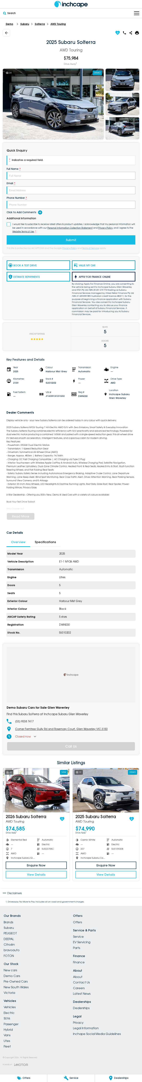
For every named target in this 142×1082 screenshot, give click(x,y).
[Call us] (124, 33)
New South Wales (16, 987)
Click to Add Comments (21, 212)
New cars (10, 970)
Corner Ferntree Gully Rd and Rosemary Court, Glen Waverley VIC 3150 (61, 728)
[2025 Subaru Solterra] (106, 790)
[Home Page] (71, 4)
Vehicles (10, 1007)
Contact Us (81, 982)
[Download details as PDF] (137, 33)
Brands (8, 922)
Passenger (11, 1024)
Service (78, 936)
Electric (9, 1013)
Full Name (14, 168)
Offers (77, 922)
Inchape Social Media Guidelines (97, 1034)
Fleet (7, 1046)
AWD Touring (58, 24)
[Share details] (131, 33)
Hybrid (8, 1029)
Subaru (24, 24)
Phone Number (17, 197)
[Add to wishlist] (117, 33)
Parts (76, 948)
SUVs (7, 1018)
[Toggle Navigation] (136, 13)
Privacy (78, 1022)
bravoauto (12, 950)
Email (11, 183)
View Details (36, 874)
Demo (9, 24)
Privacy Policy (69, 248)
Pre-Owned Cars (16, 981)
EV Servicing (81, 942)
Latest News (81, 993)
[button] (71, 104)
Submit (71, 240)
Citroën (9, 944)
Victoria (9, 993)
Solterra (40, 24)
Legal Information (86, 1028)
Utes (7, 1041)
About (77, 977)
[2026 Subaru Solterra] (36, 790)
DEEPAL (9, 939)
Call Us (71, 746)
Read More (20, 516)
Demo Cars (12, 976)
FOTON (9, 956)
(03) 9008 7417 (24, 721)
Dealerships (81, 1008)
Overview (18, 542)
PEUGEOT (10, 933)
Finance (79, 962)
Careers (78, 988)
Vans (7, 1035)
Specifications (45, 542)
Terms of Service (90, 248)
